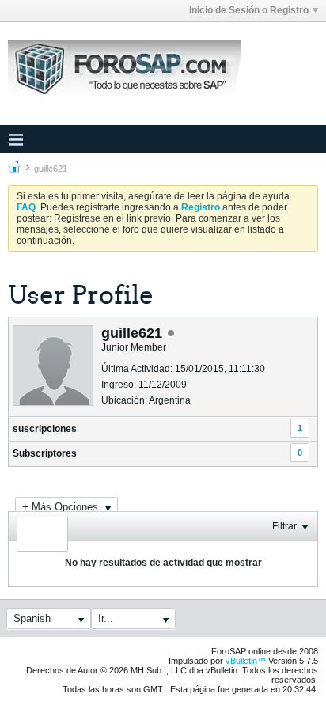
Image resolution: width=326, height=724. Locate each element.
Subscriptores (45, 453)
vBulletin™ (246, 660)
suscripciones (45, 428)
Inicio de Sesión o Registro (249, 10)
